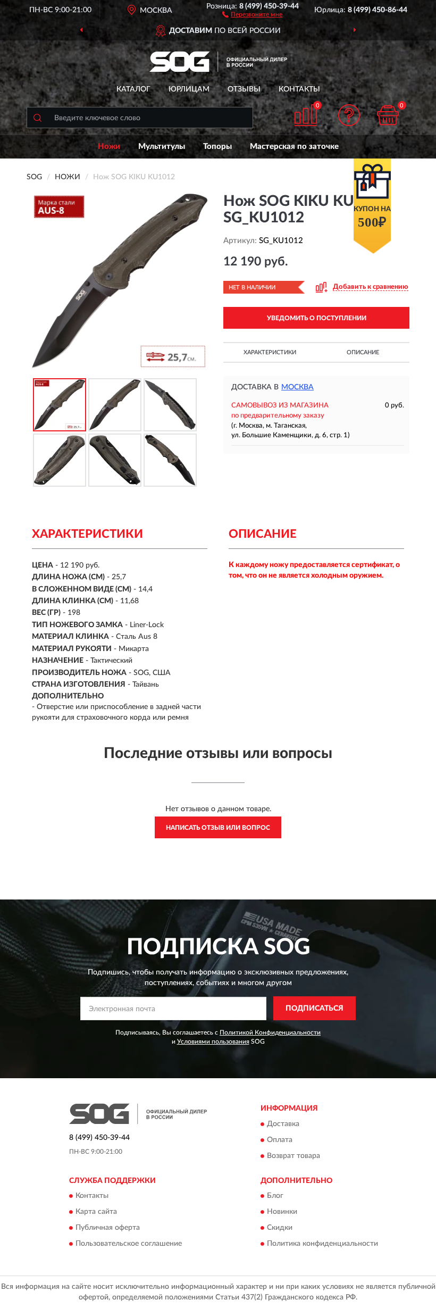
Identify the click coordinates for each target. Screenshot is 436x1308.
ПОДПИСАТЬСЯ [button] (314, 1008)
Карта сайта (96, 1212)
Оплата (279, 1140)
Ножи (109, 147)
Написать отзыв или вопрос (218, 827)
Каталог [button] (133, 89)
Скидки (279, 1228)
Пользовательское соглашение (129, 1244)
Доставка (283, 1124)
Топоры (217, 147)
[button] (252, 14)
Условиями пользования (213, 1041)
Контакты (299, 89)
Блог (275, 1196)
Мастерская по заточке (294, 147)
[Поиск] (37, 117)
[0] (388, 115)
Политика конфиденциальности (322, 1244)
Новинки (282, 1212)
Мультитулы (161, 147)
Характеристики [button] (270, 352)
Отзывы (244, 89)
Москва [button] (297, 387)
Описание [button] (363, 352)
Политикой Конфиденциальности (270, 1032)
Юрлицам (189, 89)
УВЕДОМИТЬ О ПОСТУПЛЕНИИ (316, 318)
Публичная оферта (108, 1228)
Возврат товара (293, 1156)
